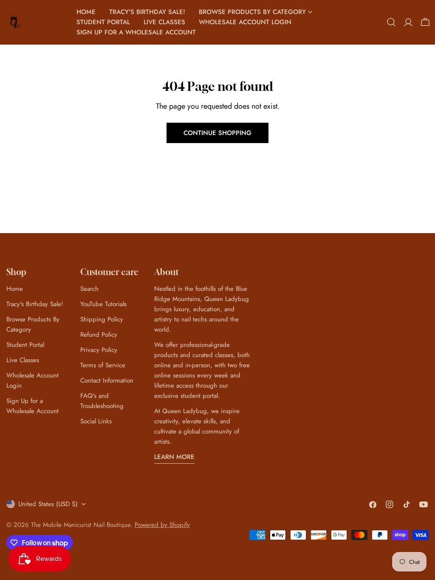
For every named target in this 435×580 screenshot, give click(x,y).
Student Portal (25, 344)
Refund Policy (98, 334)
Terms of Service (102, 365)
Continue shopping (217, 133)
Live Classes (22, 360)
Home (14, 288)
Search (89, 288)
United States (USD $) (48, 504)
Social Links (96, 421)
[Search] (391, 22)
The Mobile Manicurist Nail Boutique (80, 524)
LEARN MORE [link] (174, 457)
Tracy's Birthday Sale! (34, 304)
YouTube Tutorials (103, 304)
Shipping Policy (101, 319)
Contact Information (106, 380)
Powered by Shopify (162, 524)
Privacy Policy (98, 350)
